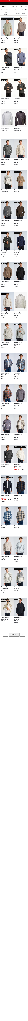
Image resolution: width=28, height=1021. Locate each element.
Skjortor (9, 9)
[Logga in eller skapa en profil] (21, 6)
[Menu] (26, 6)
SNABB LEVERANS (5, 3)
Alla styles (3, 9)
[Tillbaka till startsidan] (3, 6)
